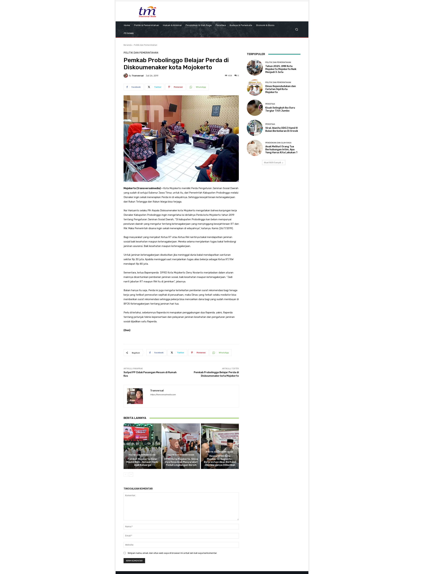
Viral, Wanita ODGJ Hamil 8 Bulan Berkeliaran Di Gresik (281, 129)
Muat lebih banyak (272, 162)
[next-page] (131, 474)
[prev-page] (126, 474)
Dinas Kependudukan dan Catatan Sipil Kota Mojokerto (280, 89)
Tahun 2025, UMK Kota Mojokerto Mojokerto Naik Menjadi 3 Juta (280, 69)
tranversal (138, 76)
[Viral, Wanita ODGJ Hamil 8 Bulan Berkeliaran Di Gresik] (255, 128)
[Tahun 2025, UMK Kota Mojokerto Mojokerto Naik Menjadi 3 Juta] (255, 67)
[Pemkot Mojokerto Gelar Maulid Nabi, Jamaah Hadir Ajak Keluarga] (142, 446)
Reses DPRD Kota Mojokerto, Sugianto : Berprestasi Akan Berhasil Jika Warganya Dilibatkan (220, 460)
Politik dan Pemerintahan (145, 45)
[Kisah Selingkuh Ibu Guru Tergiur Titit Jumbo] (255, 108)
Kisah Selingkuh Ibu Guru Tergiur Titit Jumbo (280, 109)
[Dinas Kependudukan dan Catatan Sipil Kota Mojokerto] (255, 88)
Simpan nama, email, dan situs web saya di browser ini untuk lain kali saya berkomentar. (172, 553)
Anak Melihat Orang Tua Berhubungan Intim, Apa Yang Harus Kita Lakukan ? (281, 149)
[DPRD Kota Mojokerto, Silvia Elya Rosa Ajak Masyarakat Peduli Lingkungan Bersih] (181, 446)
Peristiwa (270, 104)
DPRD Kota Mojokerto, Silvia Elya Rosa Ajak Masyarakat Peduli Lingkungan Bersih (181, 462)
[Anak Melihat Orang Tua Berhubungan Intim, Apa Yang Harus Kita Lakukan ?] (255, 148)
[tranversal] (126, 75)
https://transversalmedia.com (163, 395)
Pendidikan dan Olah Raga (278, 143)
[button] (296, 29)
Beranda (128, 45)
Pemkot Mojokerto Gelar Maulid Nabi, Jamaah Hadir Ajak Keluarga (142, 462)
